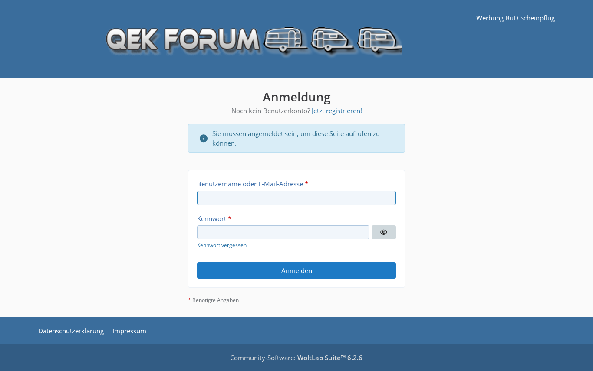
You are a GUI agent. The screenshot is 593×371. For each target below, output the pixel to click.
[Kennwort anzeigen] (384, 232)
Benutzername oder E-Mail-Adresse (250, 183)
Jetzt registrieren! (337, 110)
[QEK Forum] (296, 39)
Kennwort (211, 218)
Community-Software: (296, 357)
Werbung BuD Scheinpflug (515, 17)
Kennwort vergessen (222, 245)
